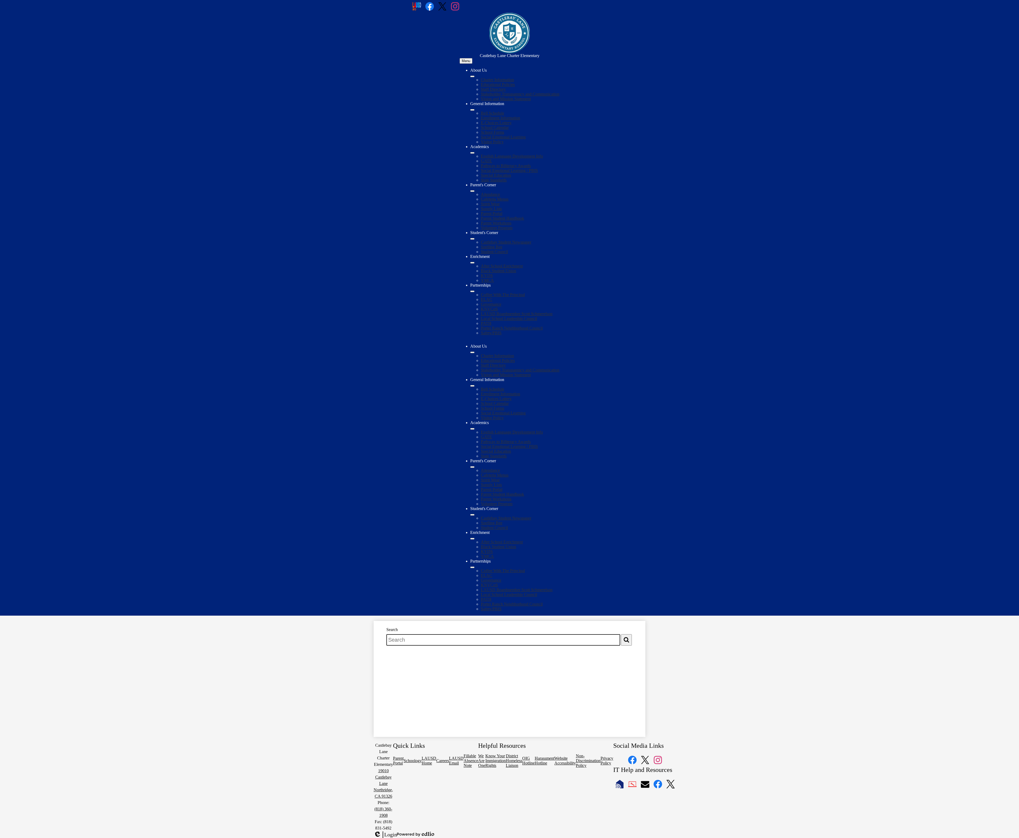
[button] (472, 352)
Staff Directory (493, 89)
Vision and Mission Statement (506, 99)
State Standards (494, 180)
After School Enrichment (502, 266)
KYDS (487, 275)
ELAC (486, 299)
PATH (486, 323)
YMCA (487, 280)
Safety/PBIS (491, 333)
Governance (491, 304)
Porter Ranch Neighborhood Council (512, 328)
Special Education (496, 175)
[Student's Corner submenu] (472, 239)
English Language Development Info (512, 156)
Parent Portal (491, 213)
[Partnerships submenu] (472, 291)
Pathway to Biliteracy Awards (506, 165)
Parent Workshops (496, 223)
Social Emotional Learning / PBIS (509, 170)
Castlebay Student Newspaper (506, 242)
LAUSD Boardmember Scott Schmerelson (516, 314)
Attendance (490, 194)
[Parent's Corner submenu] (472, 191)
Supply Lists (491, 208)
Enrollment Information (500, 118)
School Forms (492, 132)
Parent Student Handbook (502, 218)
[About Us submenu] (472, 76)
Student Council (494, 251)
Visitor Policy (492, 142)
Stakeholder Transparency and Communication (520, 94)
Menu (466, 61)
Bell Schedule (492, 113)
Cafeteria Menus (494, 199)
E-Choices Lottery (496, 122)
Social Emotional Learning (503, 137)
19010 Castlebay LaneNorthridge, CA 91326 (383, 783)
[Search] (626, 640)
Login (385, 835)
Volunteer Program (496, 228)
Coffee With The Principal (503, 294)
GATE (486, 161)
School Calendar (495, 127)
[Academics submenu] (472, 153)
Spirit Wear (490, 204)
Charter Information (497, 79)
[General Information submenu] (472, 110)
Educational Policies (498, 84)
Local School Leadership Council (509, 318)
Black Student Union (498, 271)
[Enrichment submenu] (472, 263)
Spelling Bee (491, 247)
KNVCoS (489, 309)
